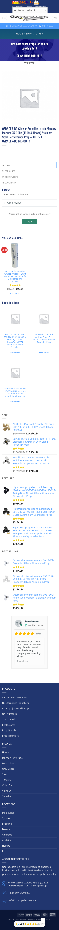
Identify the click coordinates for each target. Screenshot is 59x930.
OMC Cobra (8, 768)
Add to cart (15, 293)
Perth (5, 851)
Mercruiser (8, 763)
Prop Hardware (10, 735)
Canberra (7, 834)
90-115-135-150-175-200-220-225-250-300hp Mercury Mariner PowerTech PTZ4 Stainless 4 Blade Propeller (15, 340)
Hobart (6, 845)
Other (39, 33)
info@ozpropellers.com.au (23, 900)
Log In (29, 221)
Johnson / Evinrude (12, 757)
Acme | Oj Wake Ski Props (16, 708)
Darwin (6, 829)
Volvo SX (6, 790)
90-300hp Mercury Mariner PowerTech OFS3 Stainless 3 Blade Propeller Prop (44, 338)
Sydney (6, 818)
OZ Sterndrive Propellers (15, 703)
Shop (29, 33)
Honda (5, 752)
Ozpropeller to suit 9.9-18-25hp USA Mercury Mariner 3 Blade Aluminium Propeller (15, 392)
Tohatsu (6, 779)
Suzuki (5, 774)
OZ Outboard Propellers (15, 697)
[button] (4, 18)
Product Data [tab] (9, 182)
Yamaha (6, 796)
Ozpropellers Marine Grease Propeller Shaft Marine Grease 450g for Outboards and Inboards (15, 276)
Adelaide (6, 840)
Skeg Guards (9, 719)
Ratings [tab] (6, 165)
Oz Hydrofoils (9, 713)
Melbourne (8, 812)
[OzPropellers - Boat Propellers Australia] (29, 18)
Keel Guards (8, 725)
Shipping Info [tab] (8, 171)
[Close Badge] (43, 920)
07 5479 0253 (23, 892)
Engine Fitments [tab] (10, 177)
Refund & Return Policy (40, 919)
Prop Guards (9, 730)
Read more (15, 352)
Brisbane (7, 823)
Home (19, 33)
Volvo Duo (7, 785)
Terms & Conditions (16, 919)
